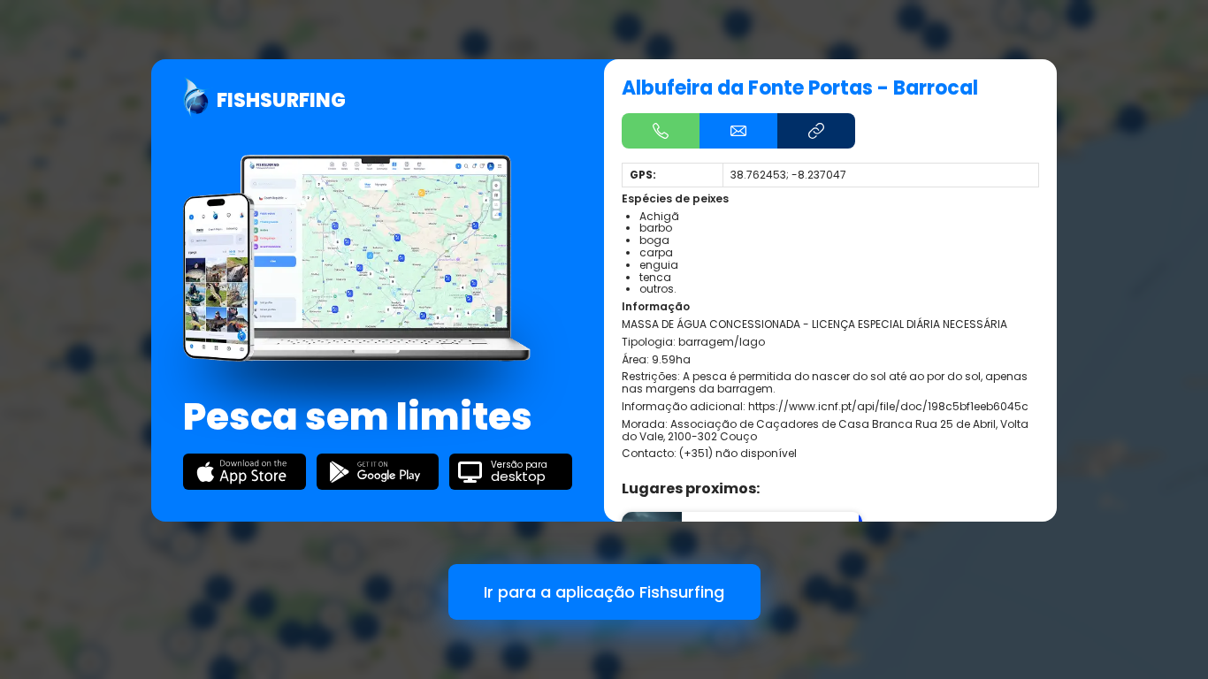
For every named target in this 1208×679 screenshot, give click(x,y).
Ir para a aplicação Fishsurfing (604, 592)
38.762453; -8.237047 (788, 174)
